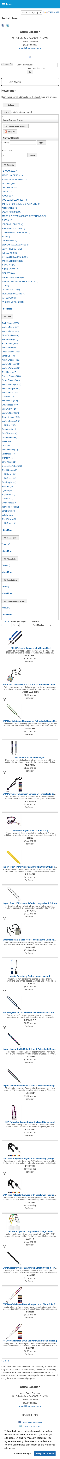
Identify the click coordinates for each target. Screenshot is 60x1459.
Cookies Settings (22, 1453)
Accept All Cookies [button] (45, 1453)
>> (2, 624)
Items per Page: (18, 621)
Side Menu (14, 82)
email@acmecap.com (30, 48)
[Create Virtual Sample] (5, 699)
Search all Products (36, 68)
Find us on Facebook (32, 1422)
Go (30, 72)
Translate (53, 12)
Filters (6, 112)
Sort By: (35, 621)
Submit (11, 105)
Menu (9, 4)
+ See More (7, 308)
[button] (7, 64)
